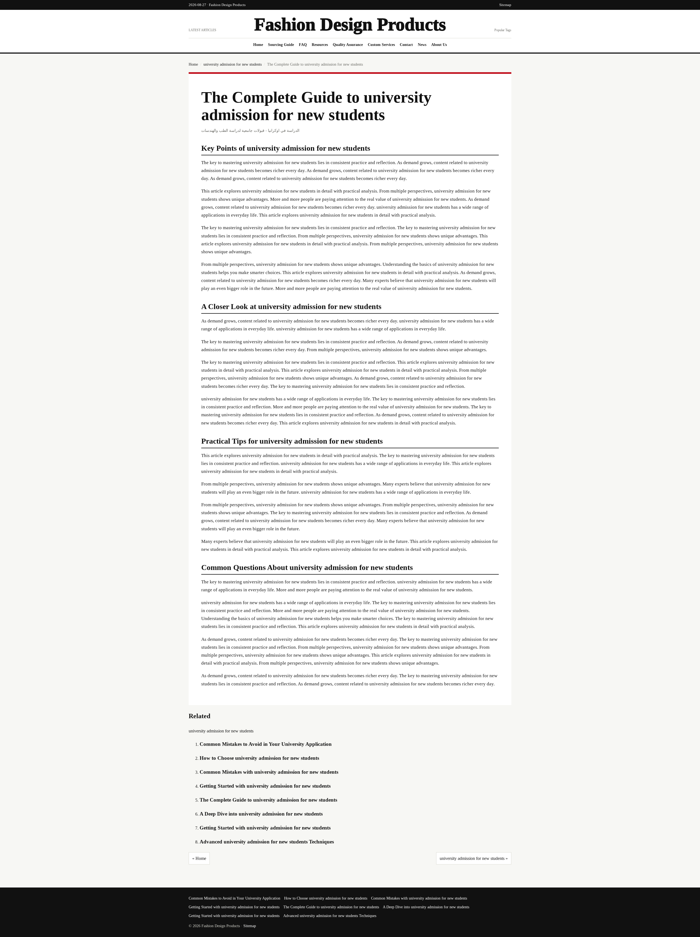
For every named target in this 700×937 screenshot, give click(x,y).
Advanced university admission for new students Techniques (267, 842)
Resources (320, 45)
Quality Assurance (348, 45)
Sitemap (505, 5)
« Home (199, 858)
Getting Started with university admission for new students (265, 786)
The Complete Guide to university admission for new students (268, 800)
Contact (406, 45)
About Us (439, 45)
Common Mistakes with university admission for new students (269, 772)
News (422, 45)
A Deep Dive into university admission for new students (261, 814)
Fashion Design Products (350, 24)
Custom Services (381, 45)
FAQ (303, 45)
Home (258, 45)
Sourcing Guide (281, 45)
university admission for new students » (474, 858)
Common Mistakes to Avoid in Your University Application (266, 744)
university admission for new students (232, 64)
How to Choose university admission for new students (259, 758)
